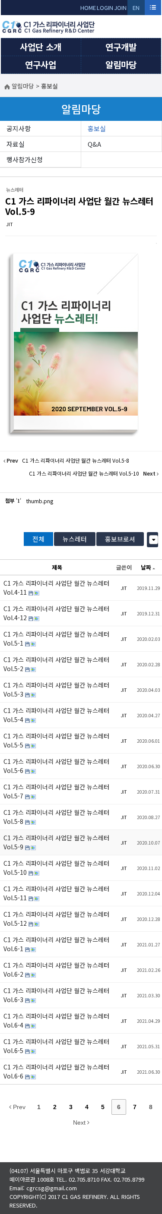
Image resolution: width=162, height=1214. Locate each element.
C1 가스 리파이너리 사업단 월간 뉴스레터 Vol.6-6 (56, 1071)
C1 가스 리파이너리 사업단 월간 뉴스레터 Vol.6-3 (56, 995)
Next (80, 1122)
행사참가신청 (24, 159)
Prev (18, 1107)
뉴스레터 (75, 538)
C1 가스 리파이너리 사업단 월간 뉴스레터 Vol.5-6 (56, 766)
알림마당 (121, 64)
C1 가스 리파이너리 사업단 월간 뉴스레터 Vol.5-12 (56, 918)
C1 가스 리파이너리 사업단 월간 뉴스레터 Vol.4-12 (56, 613)
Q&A (94, 143)
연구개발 (121, 47)
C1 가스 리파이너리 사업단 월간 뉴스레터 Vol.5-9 (79, 206)
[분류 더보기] (153, 539)
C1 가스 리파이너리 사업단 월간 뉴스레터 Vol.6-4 (56, 1020)
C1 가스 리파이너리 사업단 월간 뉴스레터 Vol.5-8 (56, 817)
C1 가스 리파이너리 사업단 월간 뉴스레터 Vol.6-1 (56, 944)
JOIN (120, 7)
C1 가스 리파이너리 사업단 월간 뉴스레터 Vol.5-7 (56, 791)
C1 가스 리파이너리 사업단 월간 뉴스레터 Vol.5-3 (56, 689)
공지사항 (18, 128)
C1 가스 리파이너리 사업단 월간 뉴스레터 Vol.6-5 (56, 1046)
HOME (88, 7)
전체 (38, 538)
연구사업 (40, 64)
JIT (9, 224)
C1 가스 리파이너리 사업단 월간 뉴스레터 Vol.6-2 (56, 969)
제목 (57, 567)
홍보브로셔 (120, 538)
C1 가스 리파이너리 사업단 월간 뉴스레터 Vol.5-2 (56, 664)
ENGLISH (136, 9)
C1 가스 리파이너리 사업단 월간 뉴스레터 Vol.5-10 (56, 868)
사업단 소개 (40, 47)
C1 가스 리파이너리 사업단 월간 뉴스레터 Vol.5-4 (56, 715)
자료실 (15, 143)
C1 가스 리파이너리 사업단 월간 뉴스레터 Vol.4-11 (56, 587)
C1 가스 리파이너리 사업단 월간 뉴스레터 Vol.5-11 (56, 893)
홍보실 (97, 128)
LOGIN (105, 7)
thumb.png (39, 501)
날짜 (146, 567)
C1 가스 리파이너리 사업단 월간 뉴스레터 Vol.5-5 (56, 740)
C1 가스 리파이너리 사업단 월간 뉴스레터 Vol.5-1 (56, 638)
